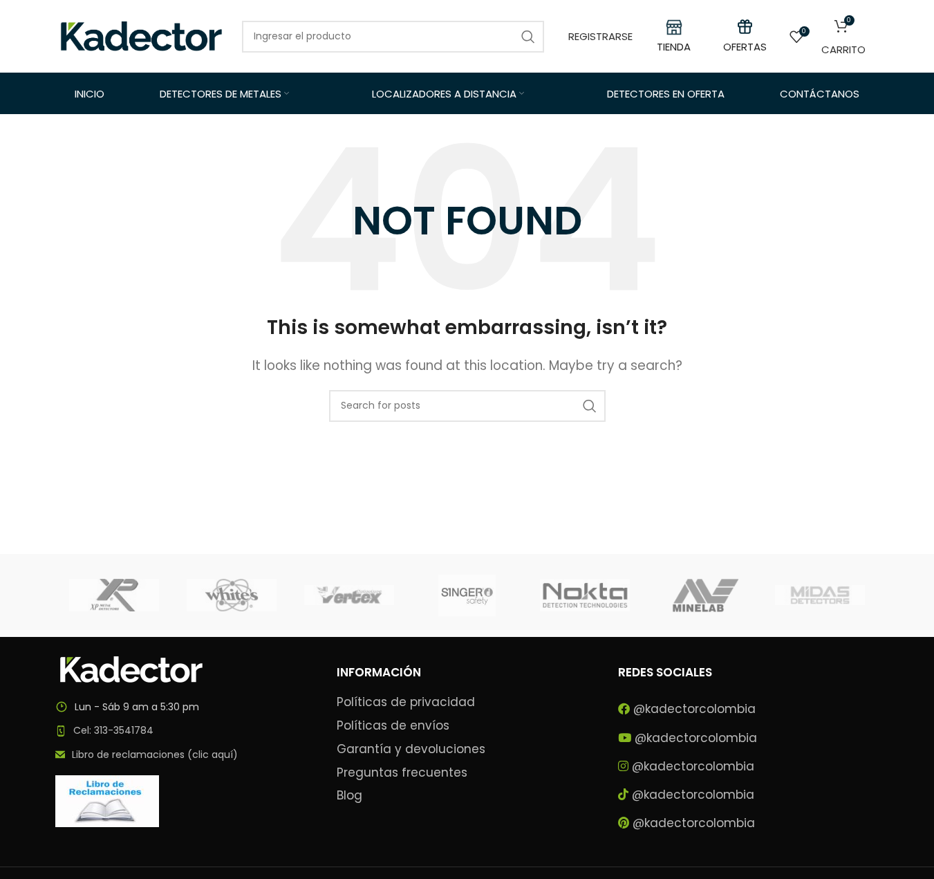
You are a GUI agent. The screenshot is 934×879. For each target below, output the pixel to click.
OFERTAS (745, 46)
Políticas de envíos (393, 726)
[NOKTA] (585, 595)
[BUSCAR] (590, 406)
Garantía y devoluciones (411, 749)
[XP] (114, 595)
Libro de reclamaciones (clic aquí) (155, 754)
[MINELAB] (702, 595)
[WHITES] (231, 595)
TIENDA (674, 46)
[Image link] (131, 668)
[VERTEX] (349, 595)
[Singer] (466, 595)
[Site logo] (141, 35)
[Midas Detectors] (820, 595)
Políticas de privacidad (406, 702)
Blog (349, 796)
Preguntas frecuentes (402, 773)
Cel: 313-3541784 (113, 730)
